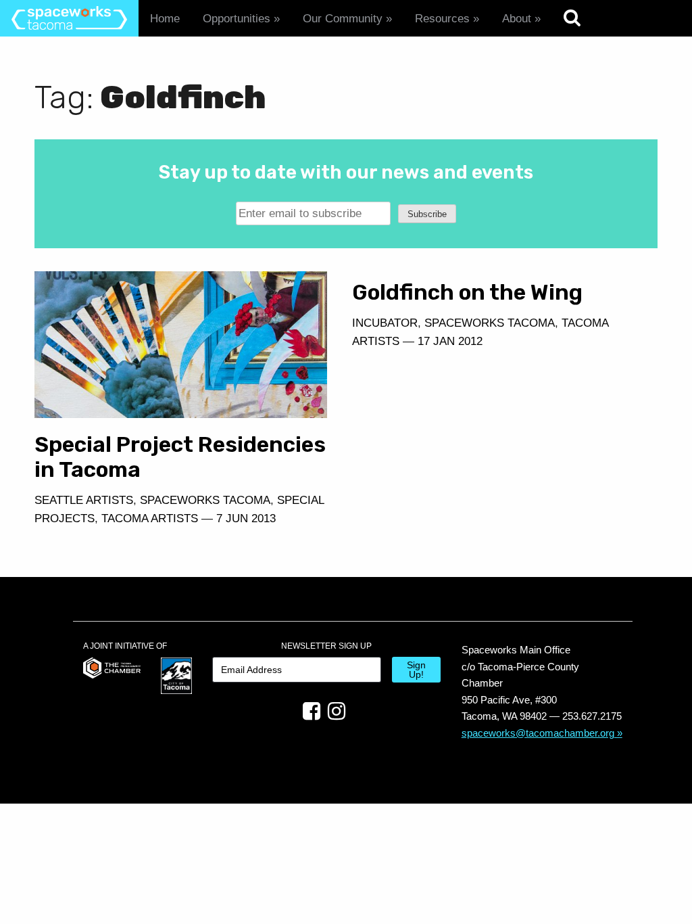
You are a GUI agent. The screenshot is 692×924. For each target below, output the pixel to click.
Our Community (342, 18)
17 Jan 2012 (450, 341)
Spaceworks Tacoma (205, 500)
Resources (442, 18)
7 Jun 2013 (246, 518)
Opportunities (236, 18)
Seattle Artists (83, 500)
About (516, 18)
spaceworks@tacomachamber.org (538, 733)
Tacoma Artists (149, 518)
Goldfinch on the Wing (467, 292)
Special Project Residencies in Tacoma (180, 457)
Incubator (385, 323)
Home (165, 18)
